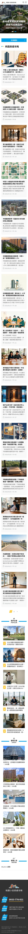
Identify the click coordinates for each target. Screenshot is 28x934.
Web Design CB (10, 932)
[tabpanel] (14, 19)
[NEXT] (17, 611)
